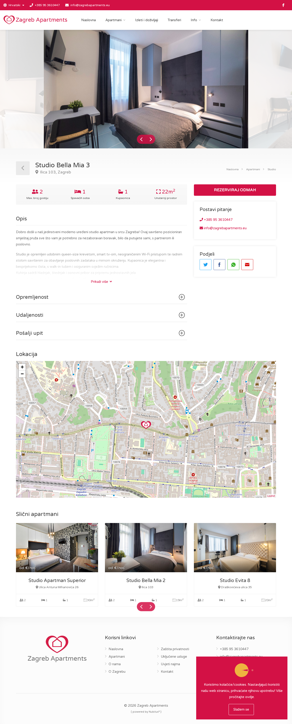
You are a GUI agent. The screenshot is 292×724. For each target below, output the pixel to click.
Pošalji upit (29, 333)
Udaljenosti (29, 315)
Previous (141, 139)
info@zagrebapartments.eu (90, 5)
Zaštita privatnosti (175, 649)
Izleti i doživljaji (146, 20)
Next (150, 139)
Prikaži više (100, 282)
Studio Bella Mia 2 (146, 580)
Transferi (174, 20)
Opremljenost (32, 297)
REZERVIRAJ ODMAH (235, 190)
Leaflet (271, 495)
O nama (115, 664)
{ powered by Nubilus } (146, 711)
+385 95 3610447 (47, 5)
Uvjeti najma (170, 664)
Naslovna (88, 20)
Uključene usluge (174, 656)
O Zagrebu (117, 672)
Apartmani (113, 20)
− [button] (22, 374)
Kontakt (217, 20)
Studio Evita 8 (235, 580)
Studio (272, 169)
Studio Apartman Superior (57, 580)
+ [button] (22, 367)
